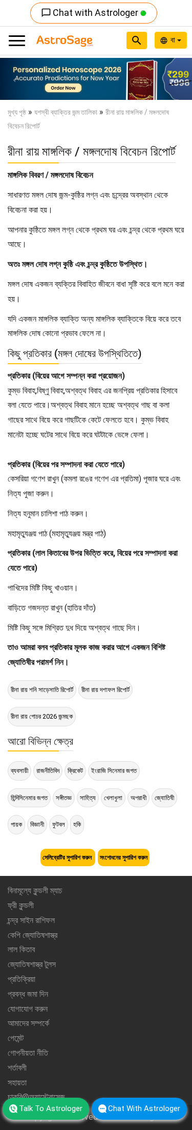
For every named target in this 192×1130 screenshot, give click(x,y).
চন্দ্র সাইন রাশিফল (31, 920)
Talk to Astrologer (50, 1108)
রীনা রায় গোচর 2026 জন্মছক (42, 716)
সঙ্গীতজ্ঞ (64, 798)
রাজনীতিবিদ (47, 771)
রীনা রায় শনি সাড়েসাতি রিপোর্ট (42, 690)
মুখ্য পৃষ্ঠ (17, 112)
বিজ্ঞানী (37, 824)
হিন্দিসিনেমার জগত (29, 798)
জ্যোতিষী (164, 798)
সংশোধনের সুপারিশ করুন (123, 857)
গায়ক (16, 824)
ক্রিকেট (75, 771)
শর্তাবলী (17, 1068)
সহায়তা (17, 1082)
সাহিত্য (88, 798)
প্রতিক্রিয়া (21, 979)
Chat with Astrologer (90, 12)
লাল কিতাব (21, 949)
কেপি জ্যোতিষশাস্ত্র (32, 935)
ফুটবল (58, 824)
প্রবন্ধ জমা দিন (28, 994)
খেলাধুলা (113, 798)
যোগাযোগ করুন (28, 1009)
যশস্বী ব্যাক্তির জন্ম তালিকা (65, 112)
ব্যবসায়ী (19, 771)
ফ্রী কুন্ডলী (21, 905)
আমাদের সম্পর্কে (28, 1023)
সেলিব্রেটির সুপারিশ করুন (67, 857)
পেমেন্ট (16, 1038)
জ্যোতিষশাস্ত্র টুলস (32, 964)
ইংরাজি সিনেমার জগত (114, 771)
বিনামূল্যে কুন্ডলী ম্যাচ (35, 890)
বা (173, 40)
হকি (77, 824)
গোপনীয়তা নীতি (28, 1053)
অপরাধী (138, 798)
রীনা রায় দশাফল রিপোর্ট (105, 690)
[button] (14, 79)
